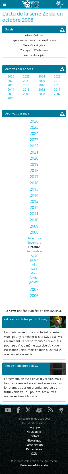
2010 (11, 94)
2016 (41, 85)
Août (34, 256)
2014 (11, 90)
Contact (34, 436)
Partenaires (34, 449)
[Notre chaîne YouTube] (8, 410)
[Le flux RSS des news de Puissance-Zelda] (50, 410)
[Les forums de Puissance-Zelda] (39, 410)
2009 (26, 94)
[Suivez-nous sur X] (28, 410)
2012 (41, 90)
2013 (26, 90)
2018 (11, 85)
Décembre (34, 238)
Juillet (34, 260)
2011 (57, 90)
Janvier (34, 282)
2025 (26, 76)
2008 (41, 94)
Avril (34, 269)
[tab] (34, 121)
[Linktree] (61, 410)
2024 (41, 76)
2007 (57, 94)
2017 (26, 85)
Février (34, 278)
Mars (34, 273)
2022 (11, 81)
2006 (11, 98)
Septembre (34, 251)
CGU (34, 454)
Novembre (34, 243)
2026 (11, 76)
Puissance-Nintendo (34, 465)
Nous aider (34, 432)
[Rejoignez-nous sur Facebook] (18, 410)
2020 (41, 81)
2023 (57, 76)
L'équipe (34, 427)
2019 (57, 81)
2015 (57, 85)
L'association (34, 445)
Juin (34, 264)
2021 (26, 81)
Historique (34, 440)
